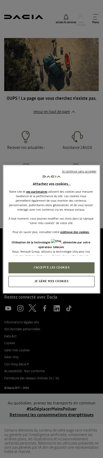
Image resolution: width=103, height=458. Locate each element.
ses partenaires (36, 192)
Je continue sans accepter (79, 171)
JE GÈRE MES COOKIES (52, 281)
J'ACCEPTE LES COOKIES (52, 267)
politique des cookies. (75, 232)
